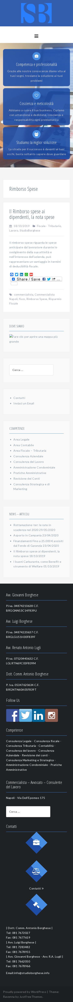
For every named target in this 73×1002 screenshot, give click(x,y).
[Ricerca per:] (28, 369)
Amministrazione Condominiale (34, 467)
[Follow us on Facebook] (12, 715)
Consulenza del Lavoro (28, 461)
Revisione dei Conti (26, 478)
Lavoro (13, 230)
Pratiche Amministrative (29, 473)
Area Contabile (23, 445)
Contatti (19, 398)
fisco (22, 299)
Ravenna (9, 996)
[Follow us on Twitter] (25, 715)
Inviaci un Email (23, 403)
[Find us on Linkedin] (38, 715)
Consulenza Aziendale (28, 456)
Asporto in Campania (27, 535)
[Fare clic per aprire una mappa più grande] (36, 338)
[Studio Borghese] (36, 13)
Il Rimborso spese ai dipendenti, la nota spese (32, 214)
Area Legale (21, 439)
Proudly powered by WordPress (24, 991)
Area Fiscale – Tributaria (29, 450)
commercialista (23, 294)
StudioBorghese (30, 230)
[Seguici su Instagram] (51, 715)
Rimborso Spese (37, 299)
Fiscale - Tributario (49, 226)
